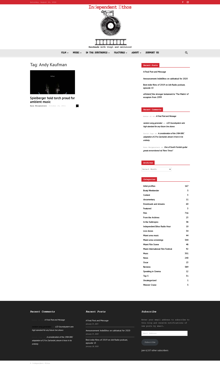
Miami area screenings (153, 240)
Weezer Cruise (149, 284)
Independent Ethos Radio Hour (157, 226)
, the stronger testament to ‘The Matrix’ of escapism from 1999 (166, 96)
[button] (186, 53)
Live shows (148, 231)
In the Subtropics (96, 53)
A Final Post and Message (154, 71)
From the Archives (151, 217)
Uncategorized (149, 280)
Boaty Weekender (151, 190)
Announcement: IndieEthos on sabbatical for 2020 (165, 78)
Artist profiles (149, 186)
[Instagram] (187, 2)
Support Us (152, 53)
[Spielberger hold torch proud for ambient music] (54, 82)
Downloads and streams (154, 204)
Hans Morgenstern (38, 106)
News (145, 258)
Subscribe (150, 342)
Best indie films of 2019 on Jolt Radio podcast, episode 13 (164, 86)
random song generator (152, 123)
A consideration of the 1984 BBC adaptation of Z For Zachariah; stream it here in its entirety (163, 137)
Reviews (147, 267)
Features (119, 53)
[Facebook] (182, 2)
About (135, 53)
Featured (147, 208)
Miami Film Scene (151, 244)
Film (63, 53)
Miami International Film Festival (157, 249)
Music (76, 53)
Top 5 (145, 275)
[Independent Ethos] (110, 26)
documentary (149, 199)
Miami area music (151, 235)
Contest (146, 195)
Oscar (145, 262)
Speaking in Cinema (152, 271)
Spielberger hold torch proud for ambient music (52, 100)
